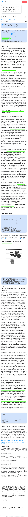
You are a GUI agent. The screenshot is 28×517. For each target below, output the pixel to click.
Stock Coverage (22, 506)
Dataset (11, 19)
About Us (4, 506)
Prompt (25, 1)
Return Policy (14, 507)
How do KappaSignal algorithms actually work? (12, 239)
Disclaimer (15, 19)
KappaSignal (5, 1)
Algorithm (3, 19)
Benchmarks (4, 508)
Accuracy (7, 19)
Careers (4, 507)
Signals (7, 506)
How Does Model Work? (14, 506)
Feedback (9, 508)
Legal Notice (8, 507)
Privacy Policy (20, 507)
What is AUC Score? (13, 32)
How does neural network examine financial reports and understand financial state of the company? (12, 442)
